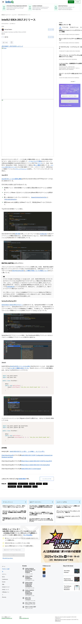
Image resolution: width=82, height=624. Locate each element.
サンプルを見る (27, 535)
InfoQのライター (6, 587)
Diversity (4, 597)
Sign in (77, 1)
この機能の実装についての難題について (36, 270)
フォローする (51, 29)
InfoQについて (5, 589)
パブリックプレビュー (20, 169)
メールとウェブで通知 (35, 161)
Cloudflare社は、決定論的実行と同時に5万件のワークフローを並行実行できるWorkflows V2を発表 (41, 507)
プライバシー (58, 620)
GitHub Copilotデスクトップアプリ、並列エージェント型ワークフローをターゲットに (14, 506)
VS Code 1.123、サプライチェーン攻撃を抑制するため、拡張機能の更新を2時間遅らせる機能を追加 (14, 512)
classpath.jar (10, 286)
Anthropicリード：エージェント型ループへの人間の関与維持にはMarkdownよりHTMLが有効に (14, 519)
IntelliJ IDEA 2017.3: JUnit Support (31, 468)
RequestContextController (39, 197)
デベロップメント (12, 483)
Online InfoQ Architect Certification (28, 577)
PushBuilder (43, 233)
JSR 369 (17, 233)
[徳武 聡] (3, 37)
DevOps (32, 483)
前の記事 (72, 81)
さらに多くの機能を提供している (19, 368)
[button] (69, 101)
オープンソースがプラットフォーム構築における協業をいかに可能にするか (68, 506)
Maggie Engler (71, 68)
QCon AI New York (30, 603)
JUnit (19, 486)
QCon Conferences (5, 578)
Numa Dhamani (62, 68)
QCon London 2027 (30, 606)
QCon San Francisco (28, 598)
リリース (39, 163)
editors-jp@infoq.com (24, 618)
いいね (6, 42)
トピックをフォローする (46, 478)
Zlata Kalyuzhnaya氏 (18, 270)
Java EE (39, 483)
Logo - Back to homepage (10, 1)
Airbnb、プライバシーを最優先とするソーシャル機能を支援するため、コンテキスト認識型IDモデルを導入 (41, 514)
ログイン (4, 574)
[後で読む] (12, 42)
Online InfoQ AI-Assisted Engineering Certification (29, 592)
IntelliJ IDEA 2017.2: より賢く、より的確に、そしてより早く (27, 451)
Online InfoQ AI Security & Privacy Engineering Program (30, 570)
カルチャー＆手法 (62, 502)
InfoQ (60, 59)
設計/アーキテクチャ (23, 483)
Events (3, 581)
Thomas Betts (62, 51)
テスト (35, 486)
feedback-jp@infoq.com (7, 618)
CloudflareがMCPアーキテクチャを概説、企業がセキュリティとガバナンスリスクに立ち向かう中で (41, 520)
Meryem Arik (71, 66)
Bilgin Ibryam (62, 42)
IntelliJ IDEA (22, 478)
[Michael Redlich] (3, 29)
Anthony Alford (63, 66)
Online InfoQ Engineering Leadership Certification (28, 584)
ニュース (14, 14)
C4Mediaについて (5, 593)
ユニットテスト (27, 486)
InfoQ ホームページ (6, 14)
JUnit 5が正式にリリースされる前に (20, 366)
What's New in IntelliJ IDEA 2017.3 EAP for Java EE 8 (36, 461)
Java (45, 483)
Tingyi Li (77, 68)
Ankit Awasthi (62, 34)
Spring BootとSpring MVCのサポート (12, 304)
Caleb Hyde (62, 77)
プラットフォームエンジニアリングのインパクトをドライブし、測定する (68, 511)
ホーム (3, 566)
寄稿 (3, 584)
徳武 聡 (6, 37)
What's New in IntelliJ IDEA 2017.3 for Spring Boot (35, 465)
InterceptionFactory (10, 199)
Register (71, 1)
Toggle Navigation (3, 1)
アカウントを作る (5, 570)
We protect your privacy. (66, 105)
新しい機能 (37, 165)
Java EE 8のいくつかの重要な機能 (12, 178)
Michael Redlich (8, 29)
